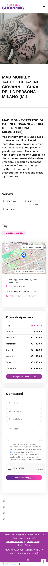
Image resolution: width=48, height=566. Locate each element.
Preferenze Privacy (15, 541)
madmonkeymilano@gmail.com (22, 291)
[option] (24, 38)
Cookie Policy (24, 545)
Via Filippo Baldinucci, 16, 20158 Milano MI (23, 281)
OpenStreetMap (28, 271)
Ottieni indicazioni (33, 247)
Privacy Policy (33, 541)
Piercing (11, 201)
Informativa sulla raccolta (10, 564)
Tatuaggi (11, 209)
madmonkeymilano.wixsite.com (22, 296)
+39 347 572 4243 (17, 286)
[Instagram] (28, 559)
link (11, 452)
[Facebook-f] (20, 559)
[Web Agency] (36, 553)
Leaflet (17, 271)
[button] (44, 6)
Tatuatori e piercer (13, 233)
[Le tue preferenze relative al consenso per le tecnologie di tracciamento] (43, 561)
